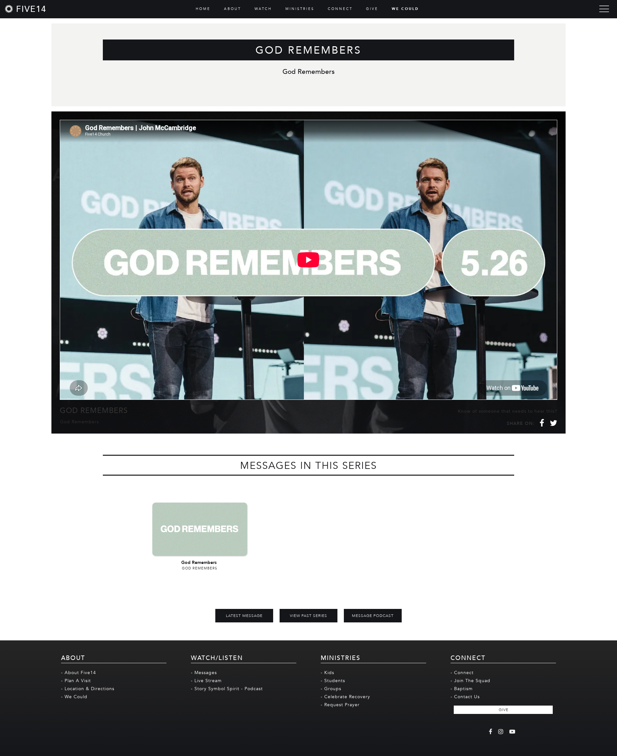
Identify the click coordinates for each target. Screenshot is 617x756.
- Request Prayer (340, 705)
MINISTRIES (299, 8)
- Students (333, 681)
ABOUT (232, 8)
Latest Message (244, 615)
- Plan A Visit (76, 681)
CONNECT (340, 8)
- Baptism (462, 689)
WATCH (263, 8)
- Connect (462, 673)
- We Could (74, 697)
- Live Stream (206, 681)
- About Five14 (78, 673)
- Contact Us (465, 697)
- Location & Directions (87, 689)
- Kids (327, 673)
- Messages (204, 673)
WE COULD (405, 8)
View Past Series (308, 615)
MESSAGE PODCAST (373, 615)
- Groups (331, 689)
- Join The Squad (470, 681)
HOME (203, 8)
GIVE (372, 8)
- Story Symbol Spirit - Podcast (227, 689)
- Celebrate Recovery (345, 697)
